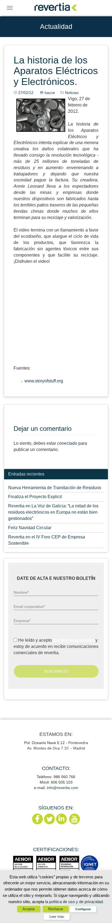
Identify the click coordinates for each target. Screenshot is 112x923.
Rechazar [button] (55, 909)
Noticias (72, 92)
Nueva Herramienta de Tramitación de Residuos (54, 487)
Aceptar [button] (29, 909)
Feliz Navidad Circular (29, 527)
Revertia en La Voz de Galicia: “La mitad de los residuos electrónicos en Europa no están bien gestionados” (53, 512)
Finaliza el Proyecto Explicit (35, 496)
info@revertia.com (62, 787)
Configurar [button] (83, 909)
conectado (67, 443)
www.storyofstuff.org (43, 381)
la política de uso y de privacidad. (74, 901)
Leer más (56, 917)
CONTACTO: (56, 768)
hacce (50, 92)
